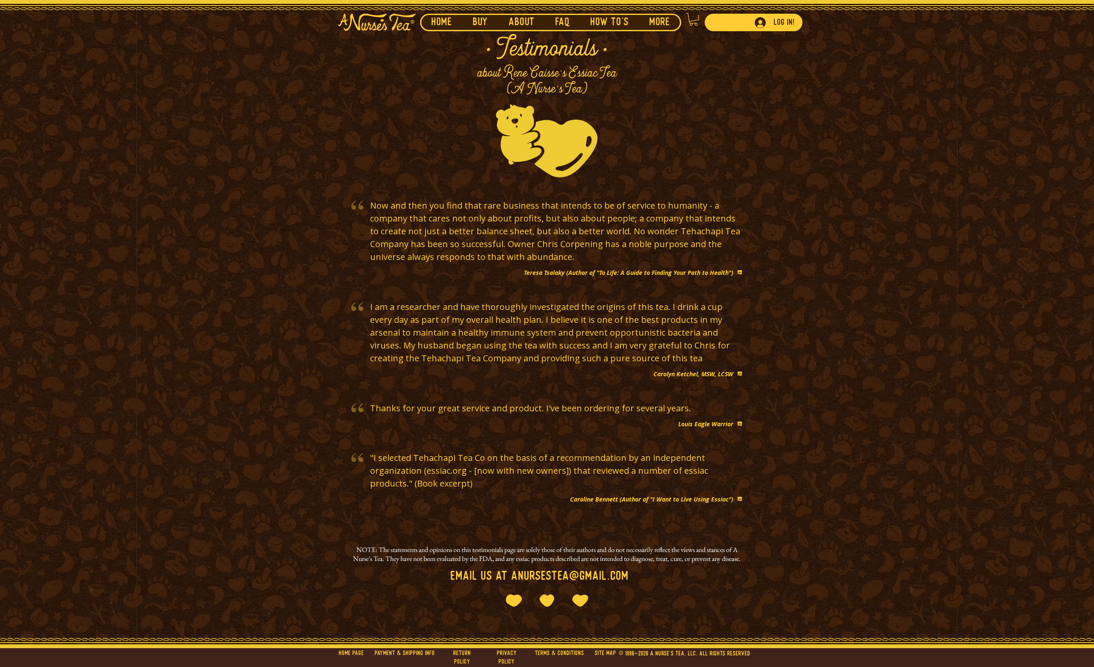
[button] (521, 22)
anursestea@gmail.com (570, 576)
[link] (693, 19)
